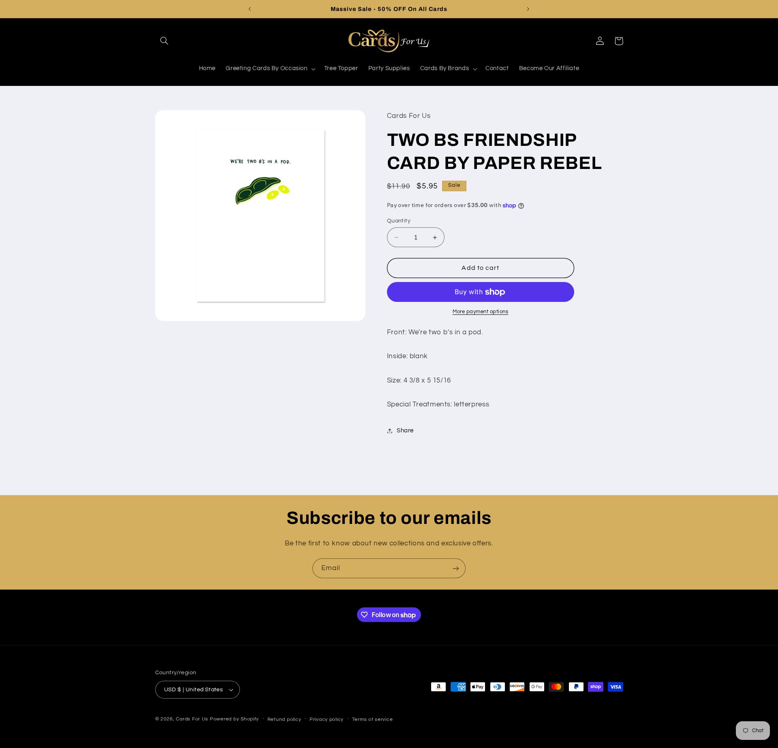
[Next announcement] (528, 9)
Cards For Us (192, 719)
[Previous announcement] (250, 9)
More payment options (481, 312)
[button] (164, 41)
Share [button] (405, 430)
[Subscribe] (456, 568)
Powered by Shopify (234, 719)
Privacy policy (327, 719)
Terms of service (372, 719)
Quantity (398, 221)
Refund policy (284, 719)
